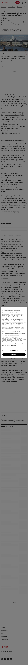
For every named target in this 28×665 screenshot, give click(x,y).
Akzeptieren (14, 354)
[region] (14, 332)
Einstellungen (14, 350)
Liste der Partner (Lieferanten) (9, 345)
